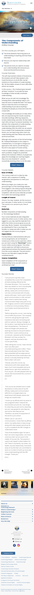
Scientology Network (25, 557)
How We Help (5, 521)
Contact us (18, 539)
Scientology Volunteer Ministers (10, 568)
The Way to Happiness (7, 575)
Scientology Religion (7, 559)
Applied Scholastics (6, 578)
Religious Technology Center (9, 564)
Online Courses (6, 514)
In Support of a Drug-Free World (10, 580)
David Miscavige (21, 562)
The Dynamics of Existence (8, 472)
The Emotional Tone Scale (26, 472)
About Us (4, 503)
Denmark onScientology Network (8, 506)
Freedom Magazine (6, 573)
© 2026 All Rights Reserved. (14, 589)
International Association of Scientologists (13, 571)
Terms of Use (15, 590)
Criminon (17, 575)
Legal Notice (22, 590)
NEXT (28, 470)
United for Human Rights (8, 582)
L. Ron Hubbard (5, 557)
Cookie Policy (8, 590)
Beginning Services (7, 512)
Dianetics (14, 557)
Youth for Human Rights (23, 582)
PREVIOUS (6, 470)
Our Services (6, 8)
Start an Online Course (7, 566)
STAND (16, 573)
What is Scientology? (8, 509)
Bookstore (4, 519)
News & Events (6, 516)
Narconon (25, 575)
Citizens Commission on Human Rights (11, 585)
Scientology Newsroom (7, 562)
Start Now (26, 35)
